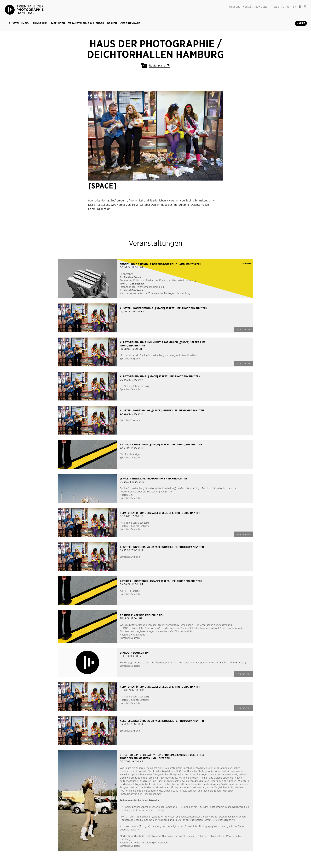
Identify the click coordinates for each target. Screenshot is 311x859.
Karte (301, 23)
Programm (40, 23)
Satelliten (58, 23)
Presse (275, 6)
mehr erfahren (243, 330)
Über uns (234, 6)
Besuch (112, 23)
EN (294, 6)
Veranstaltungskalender (86, 23)
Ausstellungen (19, 23)
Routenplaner (158, 65)
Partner (285, 6)
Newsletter (261, 6)
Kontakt (248, 6)
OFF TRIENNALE (130, 23)
